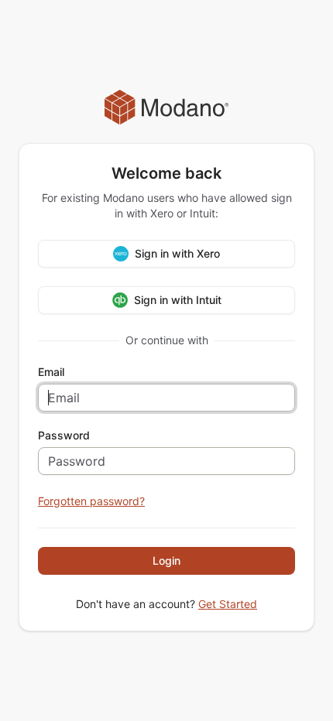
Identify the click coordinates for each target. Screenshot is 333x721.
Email (51, 372)
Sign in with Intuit (177, 299)
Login (166, 560)
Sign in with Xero (177, 253)
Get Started (227, 603)
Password (64, 435)
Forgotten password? (91, 500)
